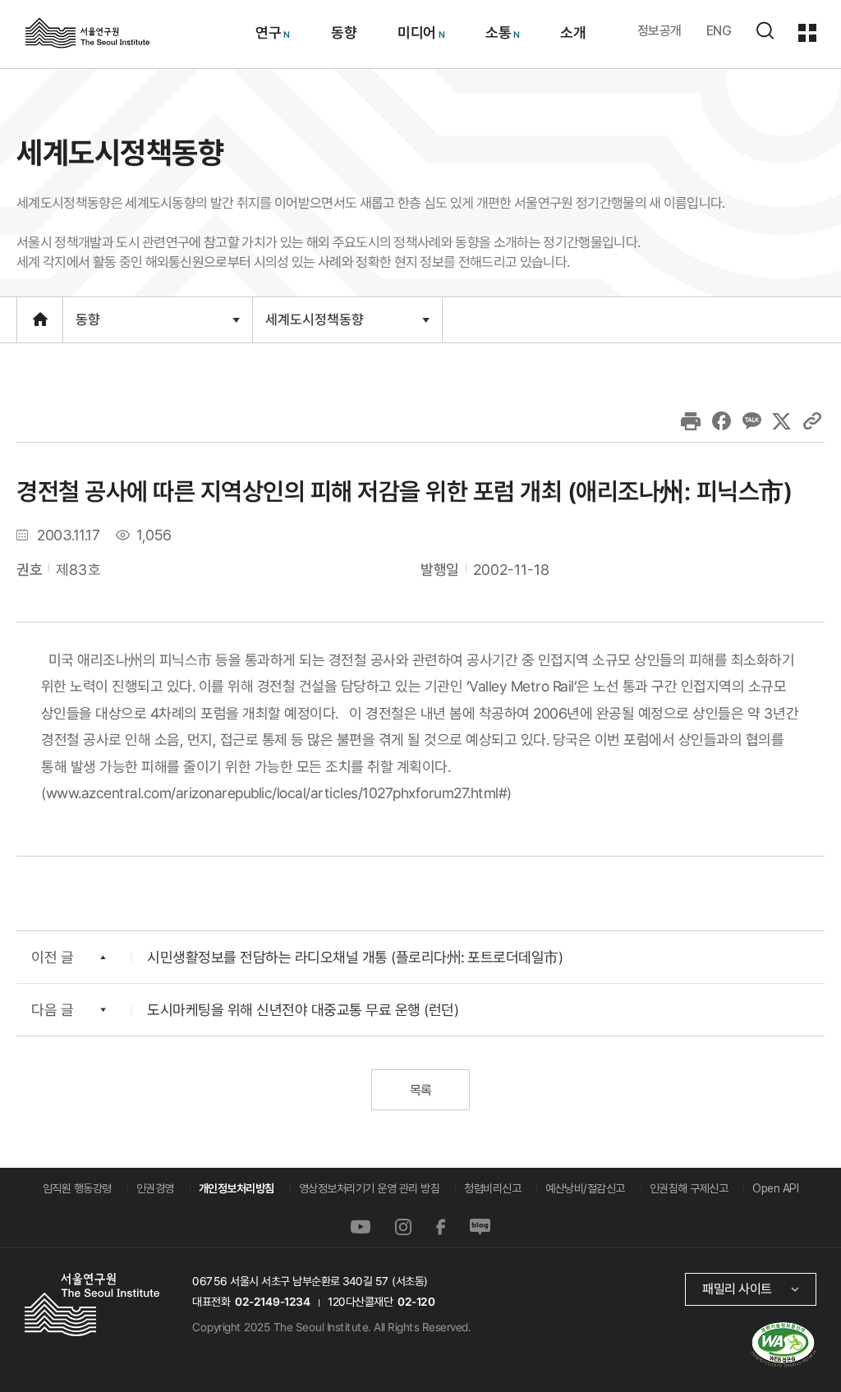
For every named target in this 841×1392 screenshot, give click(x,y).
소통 (497, 32)
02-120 (416, 1301)
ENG (719, 31)
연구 (268, 32)
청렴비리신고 (492, 1188)
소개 (573, 32)
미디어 (416, 32)
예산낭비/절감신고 (585, 1188)
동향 (343, 32)
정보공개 (659, 31)
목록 (420, 1090)
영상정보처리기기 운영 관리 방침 (369, 1188)
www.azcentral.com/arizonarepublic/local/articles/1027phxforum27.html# (277, 792)
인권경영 (155, 1188)
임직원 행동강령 (77, 1188)
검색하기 (765, 30)
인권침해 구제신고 (689, 1188)
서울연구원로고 (87, 32)
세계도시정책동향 (314, 326)
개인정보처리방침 (236, 1188)
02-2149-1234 (272, 1301)
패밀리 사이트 (737, 1289)
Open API (775, 1188)
